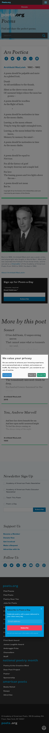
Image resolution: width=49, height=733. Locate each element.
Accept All (41, 375)
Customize (7, 375)
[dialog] (24, 366)
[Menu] (45, 2)
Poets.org (6, 2)
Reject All (32, 375)
